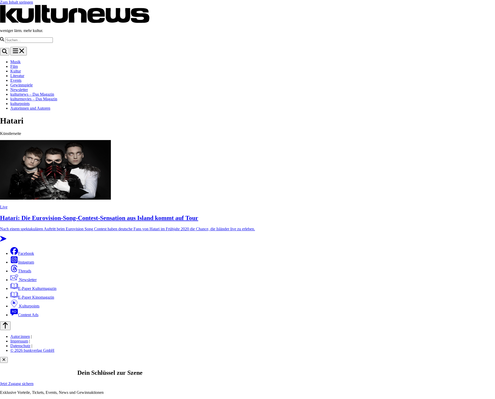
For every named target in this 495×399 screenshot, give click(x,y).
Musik (15, 62)
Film (14, 66)
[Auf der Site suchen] (4, 51)
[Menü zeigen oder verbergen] (18, 51)
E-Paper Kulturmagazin (37, 288)
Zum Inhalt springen (16, 2)
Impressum (19, 341)
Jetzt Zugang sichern (17, 383)
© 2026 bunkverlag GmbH (32, 350)
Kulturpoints (28, 306)
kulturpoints (20, 103)
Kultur (15, 71)
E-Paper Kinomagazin (36, 297)
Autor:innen (20, 336)
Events (15, 80)
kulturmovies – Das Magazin (33, 99)
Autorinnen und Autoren (30, 108)
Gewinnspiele (21, 85)
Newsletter (19, 89)
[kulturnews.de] (75, 22)
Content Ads (28, 315)
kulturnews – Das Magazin (32, 94)
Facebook (26, 253)
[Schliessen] (4, 360)
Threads (24, 271)
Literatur (17, 76)
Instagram (26, 262)
